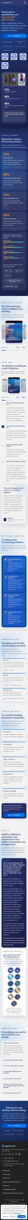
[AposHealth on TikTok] (16, 1154)
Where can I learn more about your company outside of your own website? (13, 1086)
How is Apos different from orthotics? (12, 1072)
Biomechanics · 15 (11, 286)
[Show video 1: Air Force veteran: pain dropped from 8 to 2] (4, 350)
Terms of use (6, 1178)
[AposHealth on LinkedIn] (12, 1154)
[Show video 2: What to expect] (7, 400)
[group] (14, 332)
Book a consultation (14, 36)
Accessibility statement (9, 1189)
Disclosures (6, 1185)
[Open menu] (24, 2)
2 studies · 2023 (8, 100)
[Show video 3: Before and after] (11, 400)
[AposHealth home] (7, 2)
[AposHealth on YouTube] (19, 1154)
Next (23, 347)
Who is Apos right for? (11, 1043)
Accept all (21, 1216)
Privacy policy (6, 1174)
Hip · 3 (7, 275)
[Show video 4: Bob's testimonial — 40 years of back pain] (14, 350)
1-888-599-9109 (8, 1158)
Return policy (6, 1170)
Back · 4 (19, 270)
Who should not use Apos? (12, 1093)
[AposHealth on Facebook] (3, 1154)
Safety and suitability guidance (11, 1182)
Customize (5, 1216)
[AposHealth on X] (6, 1154)
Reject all (12, 1216)
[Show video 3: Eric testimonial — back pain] (11, 350)
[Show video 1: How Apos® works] (4, 400)
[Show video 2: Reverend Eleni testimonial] (7, 350)
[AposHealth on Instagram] (9, 1154)
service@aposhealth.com (11, 1161)
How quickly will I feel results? (13, 1060)
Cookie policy (17, 1213)
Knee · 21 (8, 270)
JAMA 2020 (6, 93)
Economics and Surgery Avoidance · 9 (14, 280)
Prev (17, 347)
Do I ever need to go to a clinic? (14, 1066)
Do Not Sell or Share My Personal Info (13, 1193)
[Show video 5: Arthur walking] (17, 350)
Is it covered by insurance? (12, 1078)
